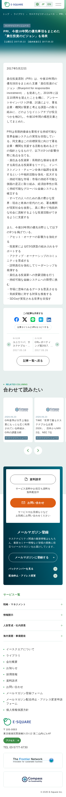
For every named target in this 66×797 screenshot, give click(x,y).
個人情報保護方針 (17, 709)
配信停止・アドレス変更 (22, 575)
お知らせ (12, 668)
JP (43, 4)
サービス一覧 (11, 594)
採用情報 (12, 674)
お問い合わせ (35, 502)
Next (38, 450)
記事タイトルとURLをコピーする (32, 327)
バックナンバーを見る (21, 568)
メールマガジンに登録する (32, 557)
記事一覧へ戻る (33, 360)
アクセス (10, 740)
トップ (6, 14)
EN (49, 4)
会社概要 (12, 661)
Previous (28, 450)
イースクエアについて (20, 649)
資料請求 (35, 479)
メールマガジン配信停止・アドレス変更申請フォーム (34, 701)
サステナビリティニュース (42, 14)
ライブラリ (19, 14)
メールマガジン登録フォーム (24, 693)
